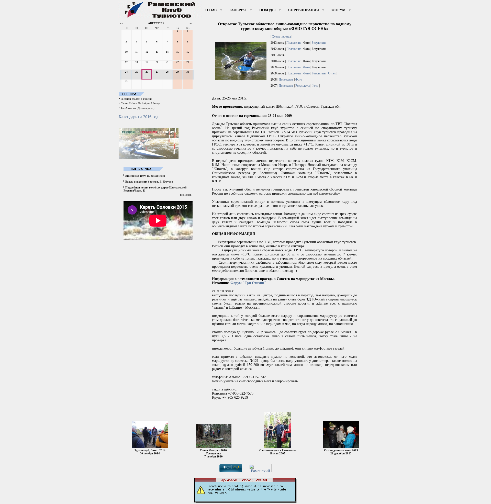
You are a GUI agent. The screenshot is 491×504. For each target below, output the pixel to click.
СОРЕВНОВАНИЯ (303, 10)
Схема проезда (281, 36)
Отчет (332, 73)
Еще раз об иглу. (135, 175)
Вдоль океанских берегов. (142, 181)
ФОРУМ (338, 10)
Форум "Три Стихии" (248, 283)
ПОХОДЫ (267, 10)
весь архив (186, 194)
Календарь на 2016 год (138, 117)
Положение (293, 42)
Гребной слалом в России (136, 98)
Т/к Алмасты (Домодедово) (137, 107)
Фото (306, 67)
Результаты (319, 42)
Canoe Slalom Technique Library (140, 103)
